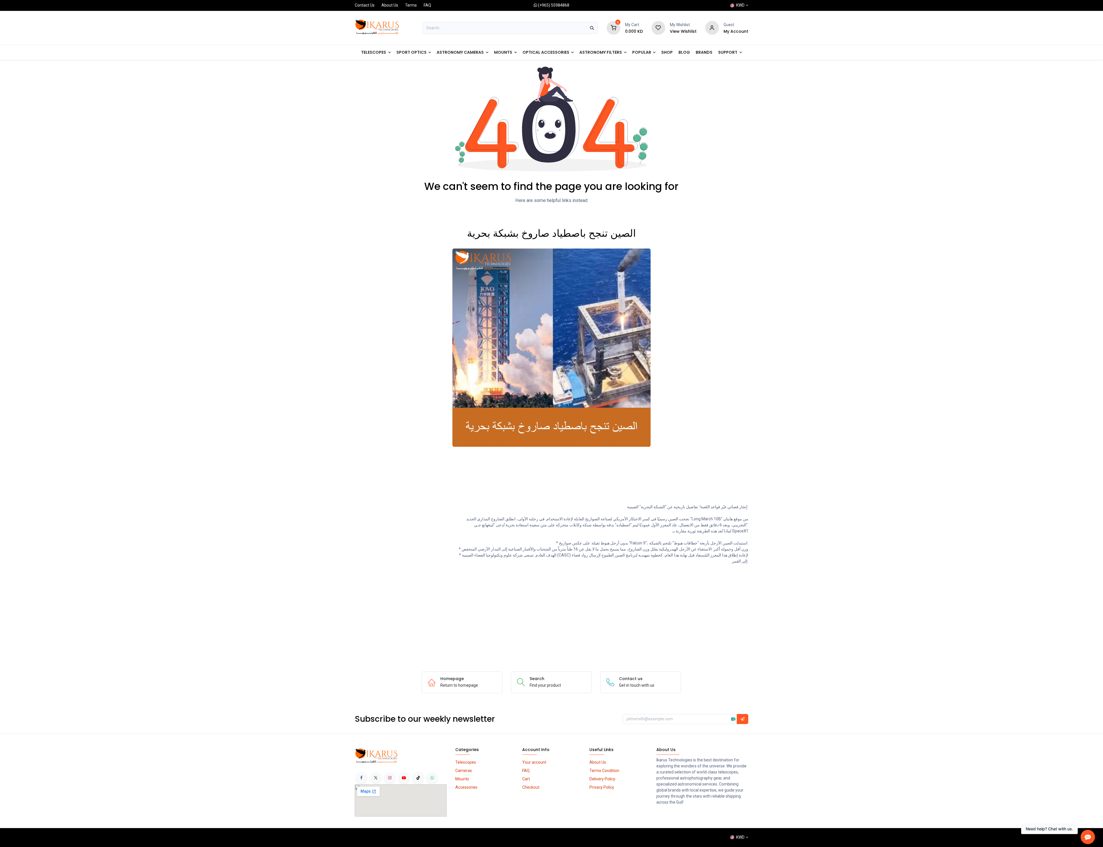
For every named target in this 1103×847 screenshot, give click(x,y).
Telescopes (465, 762)
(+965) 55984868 (553, 5)
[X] (375, 778)
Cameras (463, 770)
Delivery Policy (602, 779)
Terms (411, 5)
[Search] (592, 28)
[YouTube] (404, 778)
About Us (389, 5)
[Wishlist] (658, 27)
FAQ (427, 5)
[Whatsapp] (432, 778)
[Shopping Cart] (613, 27)
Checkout (530, 787)
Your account (534, 762)
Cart (526, 779)
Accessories (466, 787)
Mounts (462, 779)
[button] (742, 719)
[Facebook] (361, 778)
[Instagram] (390, 778)
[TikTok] (418, 778)
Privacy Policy (601, 787)
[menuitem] (644, 52)
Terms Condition (604, 770)
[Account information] (712, 27)
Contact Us (365, 5)
